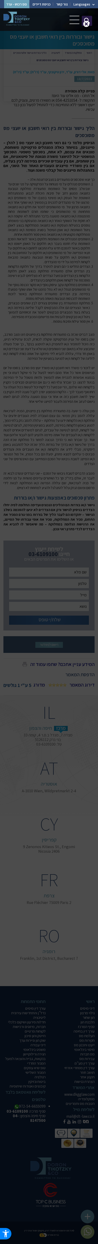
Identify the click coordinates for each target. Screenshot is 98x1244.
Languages (81, 4)
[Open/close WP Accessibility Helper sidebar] (5, 1233)
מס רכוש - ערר (16, 4)
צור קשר (62, 4)
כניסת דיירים (42, 4)
